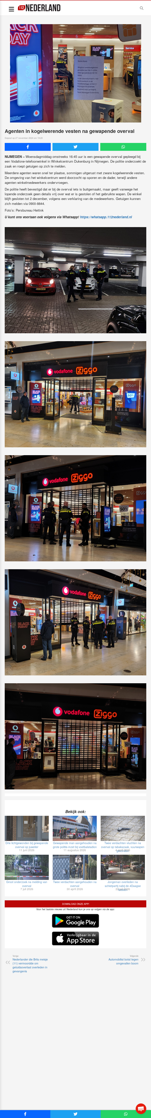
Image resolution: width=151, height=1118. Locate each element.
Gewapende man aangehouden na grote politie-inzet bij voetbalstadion (75, 845)
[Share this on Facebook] (28, 147)
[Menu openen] (11, 9)
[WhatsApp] (123, 147)
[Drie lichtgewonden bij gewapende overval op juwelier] (27, 828)
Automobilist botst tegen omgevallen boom (123, 959)
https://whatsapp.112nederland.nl (106, 217)
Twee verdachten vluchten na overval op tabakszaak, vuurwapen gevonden (122, 847)
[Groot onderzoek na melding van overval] (27, 867)
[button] (141, 1108)
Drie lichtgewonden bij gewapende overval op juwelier (27, 845)
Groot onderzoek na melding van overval (26, 884)
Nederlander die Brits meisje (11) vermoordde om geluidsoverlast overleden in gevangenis (30, 963)
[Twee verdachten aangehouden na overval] (75, 867)
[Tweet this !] (75, 147)
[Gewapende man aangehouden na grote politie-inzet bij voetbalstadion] (75, 828)
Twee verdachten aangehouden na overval (75, 884)
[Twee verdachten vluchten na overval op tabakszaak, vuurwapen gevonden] (123, 828)
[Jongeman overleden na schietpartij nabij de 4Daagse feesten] (123, 867)
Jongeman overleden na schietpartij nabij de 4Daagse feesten (123, 886)
